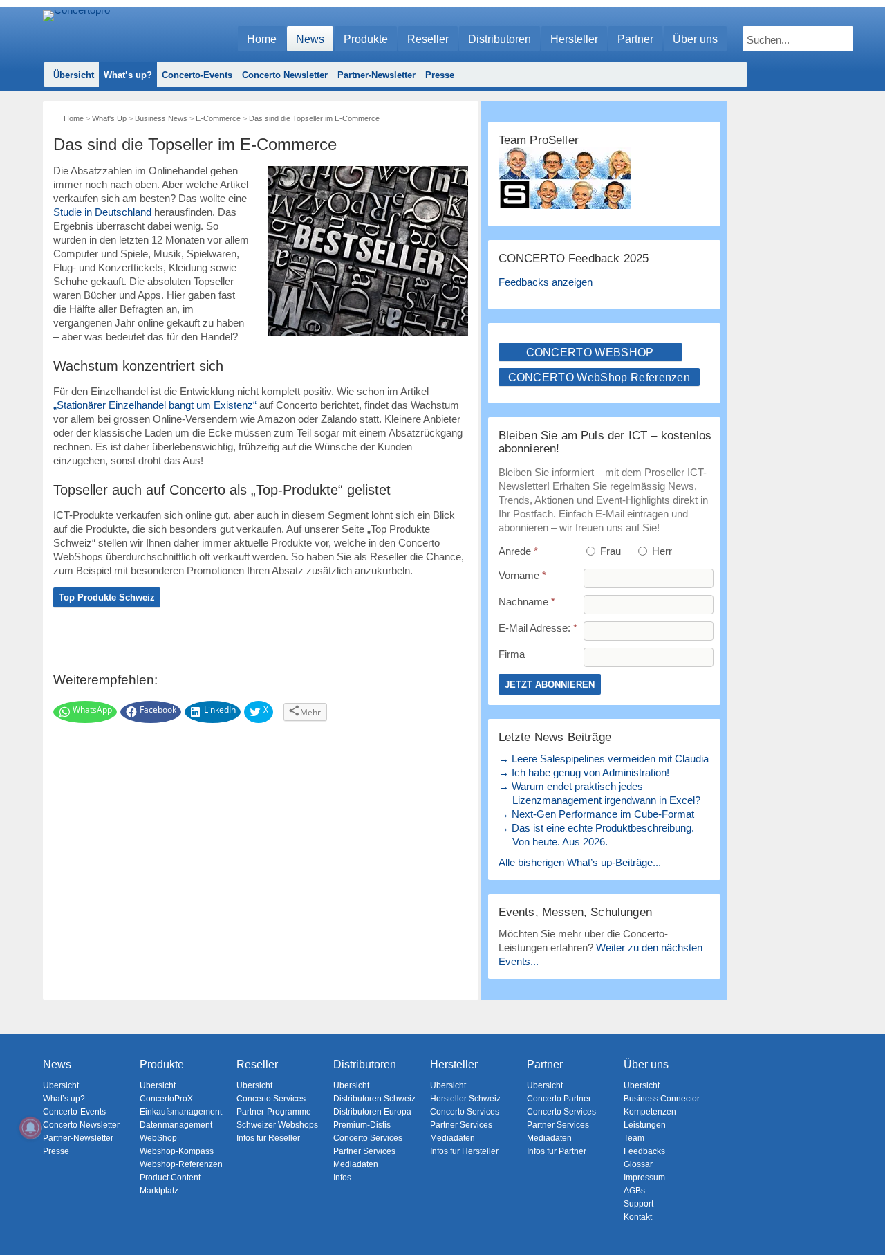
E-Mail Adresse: (538, 628)
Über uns (695, 39)
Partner (635, 39)
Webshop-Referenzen (181, 1164)
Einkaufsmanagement (181, 1112)
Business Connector (662, 1098)
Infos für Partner (556, 1151)
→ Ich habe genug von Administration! (584, 772)
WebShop (158, 1138)
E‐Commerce (218, 118)
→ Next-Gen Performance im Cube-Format (596, 814)
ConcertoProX (166, 1098)
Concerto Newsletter (285, 75)
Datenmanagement (176, 1125)
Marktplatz (159, 1191)
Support (638, 1204)
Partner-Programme (273, 1112)
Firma (512, 654)
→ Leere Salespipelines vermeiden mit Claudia (604, 758)
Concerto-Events (197, 75)
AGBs (634, 1191)
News (310, 39)
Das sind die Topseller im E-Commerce (314, 118)
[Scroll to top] (864, 1220)
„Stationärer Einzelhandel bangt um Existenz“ (155, 405)
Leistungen (645, 1125)
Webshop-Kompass (177, 1151)
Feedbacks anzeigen (546, 282)
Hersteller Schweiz (465, 1098)
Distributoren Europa (372, 1112)
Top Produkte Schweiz (107, 597)
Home (262, 39)
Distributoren (499, 39)
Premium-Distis (362, 1125)
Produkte (366, 39)
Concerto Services (271, 1098)
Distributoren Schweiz (374, 1098)
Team (634, 1138)
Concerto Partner (559, 1098)
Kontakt (638, 1217)
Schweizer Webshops (277, 1125)
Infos (342, 1177)
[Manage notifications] (30, 1128)
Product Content (170, 1177)
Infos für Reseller (268, 1138)
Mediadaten (355, 1164)
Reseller (428, 39)
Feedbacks (644, 1151)
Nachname (527, 601)
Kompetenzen (650, 1112)
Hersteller (574, 39)
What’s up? (128, 75)
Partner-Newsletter (376, 75)
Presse (439, 75)
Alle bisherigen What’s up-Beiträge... (580, 862)
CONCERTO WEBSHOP (590, 352)
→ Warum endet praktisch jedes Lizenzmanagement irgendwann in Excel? (599, 793)
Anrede (518, 551)
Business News (161, 118)
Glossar (638, 1164)
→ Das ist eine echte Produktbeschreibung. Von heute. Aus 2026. (596, 835)
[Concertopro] (76, 32)
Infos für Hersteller (464, 1151)
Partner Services (364, 1151)
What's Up (109, 118)
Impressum (644, 1177)
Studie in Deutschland (102, 212)
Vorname (522, 575)
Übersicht (73, 75)
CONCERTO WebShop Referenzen (599, 377)
